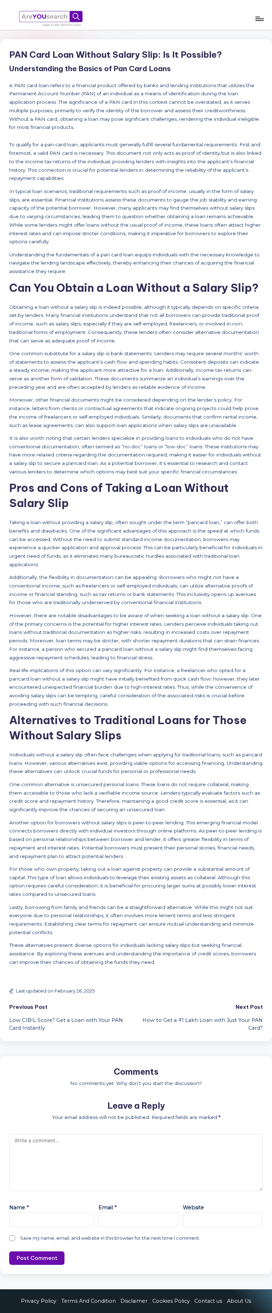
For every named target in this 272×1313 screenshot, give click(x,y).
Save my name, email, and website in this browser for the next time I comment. (110, 1238)
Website (193, 1207)
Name (19, 1207)
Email (107, 1207)
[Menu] (259, 19)
